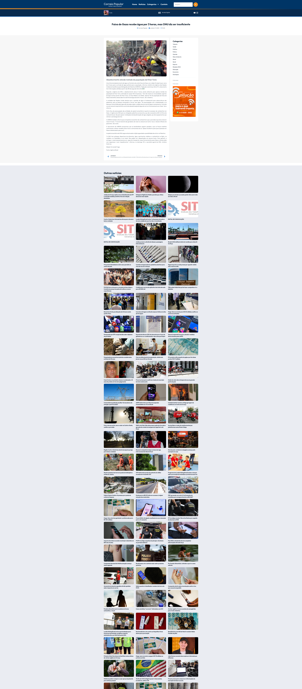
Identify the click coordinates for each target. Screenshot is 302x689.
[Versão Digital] (159, 13)
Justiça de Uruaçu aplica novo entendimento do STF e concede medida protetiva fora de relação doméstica (119, 196)
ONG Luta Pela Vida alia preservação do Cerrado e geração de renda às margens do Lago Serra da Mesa (151, 427)
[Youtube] (195, 13)
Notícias (142, 4)
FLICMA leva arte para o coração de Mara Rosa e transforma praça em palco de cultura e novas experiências (118, 289)
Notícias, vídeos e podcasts (115, 6)
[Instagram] (197, 13)
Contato (164, 4)
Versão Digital (166, 12)
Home (134, 4)
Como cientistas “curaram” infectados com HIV (149, 609)
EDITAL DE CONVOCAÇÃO (176, 219)
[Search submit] (195, 4)
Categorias (151, 4)
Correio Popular (114, 4)
